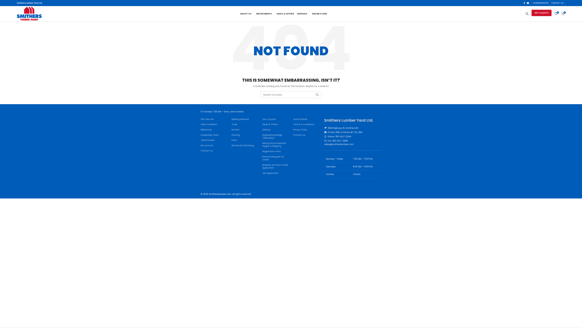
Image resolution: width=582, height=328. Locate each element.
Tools (234, 124)
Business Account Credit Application (275, 166)
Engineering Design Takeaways (272, 137)
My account (207, 145)
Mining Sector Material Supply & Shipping (274, 145)
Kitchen (236, 129)
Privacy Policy (300, 129)
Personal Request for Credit (273, 158)
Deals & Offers (270, 124)
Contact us (207, 150)
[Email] (528, 3)
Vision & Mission (209, 124)
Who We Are (207, 119)
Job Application (270, 173)
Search (317, 94)
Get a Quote (542, 12)
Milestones (206, 129)
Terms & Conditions (303, 124)
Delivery (266, 129)
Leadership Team (210, 135)
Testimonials (207, 140)
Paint (234, 140)
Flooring (236, 135)
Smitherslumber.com (220, 194)
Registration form (271, 151)
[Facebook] (524, 3)
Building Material (240, 119)
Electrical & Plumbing (243, 145)
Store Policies (300, 119)
